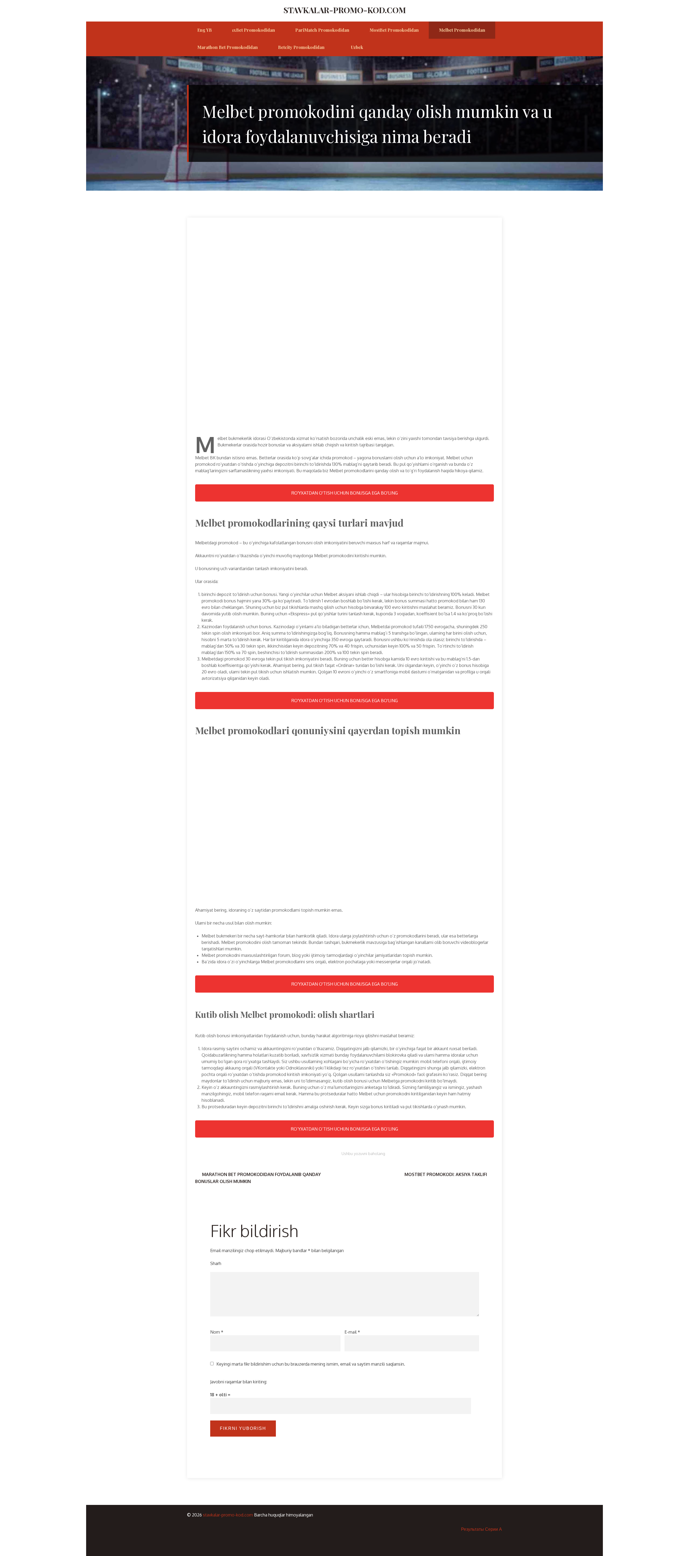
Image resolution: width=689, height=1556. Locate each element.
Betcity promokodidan (301, 47)
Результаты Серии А (481, 1529)
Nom (216, 1332)
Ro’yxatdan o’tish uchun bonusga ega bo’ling (344, 1129)
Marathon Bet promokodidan (227, 47)
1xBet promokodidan (253, 30)
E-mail (352, 1332)
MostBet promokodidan (394, 30)
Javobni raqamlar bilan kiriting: (238, 1381)
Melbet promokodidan (462, 30)
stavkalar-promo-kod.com (344, 10)
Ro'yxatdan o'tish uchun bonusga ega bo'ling (344, 493)
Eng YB (204, 30)
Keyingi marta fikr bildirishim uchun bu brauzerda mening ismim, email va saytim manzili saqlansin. (310, 1364)
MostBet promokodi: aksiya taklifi (446, 1174)
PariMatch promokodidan (322, 30)
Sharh (215, 1263)
